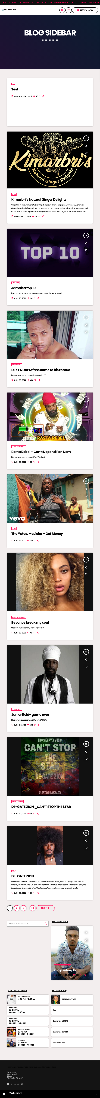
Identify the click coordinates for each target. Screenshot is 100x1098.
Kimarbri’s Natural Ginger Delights (38, 199)
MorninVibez (13, 1007)
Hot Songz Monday (24, 1029)
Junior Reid (16, 709)
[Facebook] (25, 1084)
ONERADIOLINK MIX (24, 997)
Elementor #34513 (60, 1032)
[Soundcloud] (15, 1084)
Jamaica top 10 (23, 288)
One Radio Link (59, 1043)
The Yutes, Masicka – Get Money (37, 533)
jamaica (15, 283)
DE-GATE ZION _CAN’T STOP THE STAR (41, 807)
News (14, 84)
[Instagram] (22, 1084)
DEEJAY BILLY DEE (69, 999)
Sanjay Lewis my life (65, 970)
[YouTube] (8, 1084)
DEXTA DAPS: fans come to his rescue (40, 370)
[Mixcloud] (18, 1084)
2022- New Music (18, 447)
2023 (14, 194)
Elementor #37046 (60, 1021)
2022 (14, 528)
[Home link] (9, 10)
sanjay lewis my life (62, 966)
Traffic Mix (21, 1040)
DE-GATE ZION (22, 876)
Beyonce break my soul (30, 622)
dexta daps (16, 365)
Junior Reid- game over (30, 714)
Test (14, 89)
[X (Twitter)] (11, 1084)
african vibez (17, 801)
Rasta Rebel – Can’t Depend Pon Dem (41, 452)
